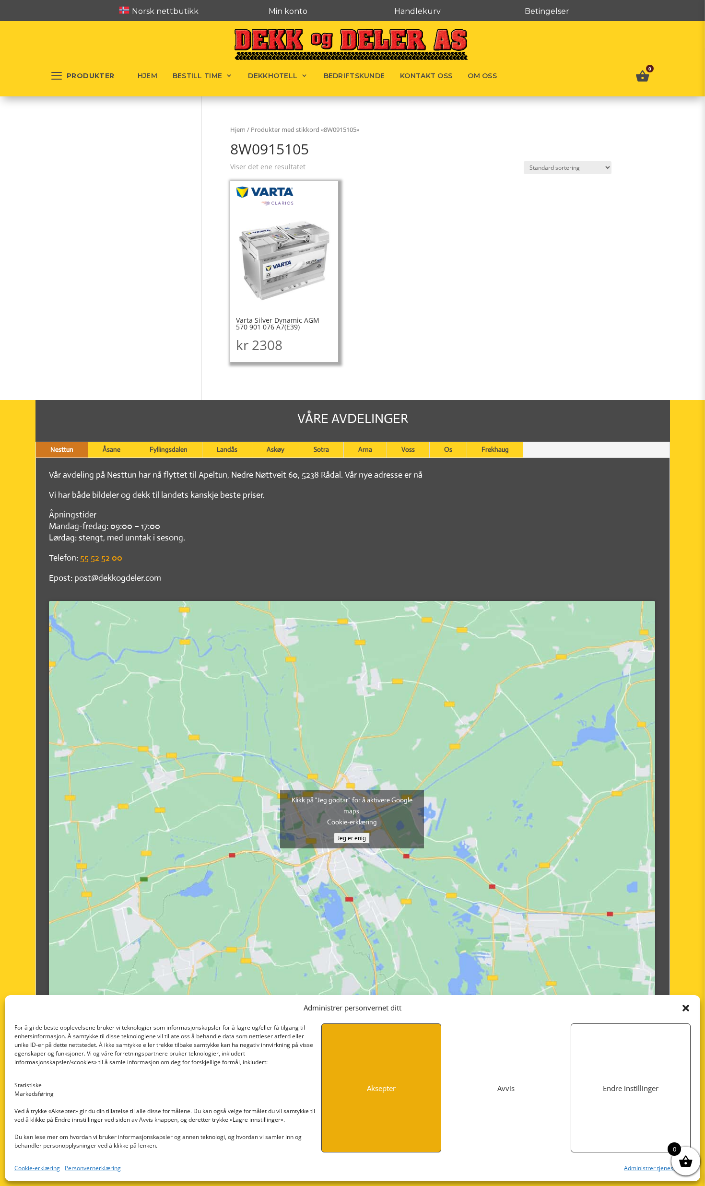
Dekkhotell (272, 75)
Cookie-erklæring (37, 1168)
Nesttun (61, 449)
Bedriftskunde (354, 75)
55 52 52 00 (101, 557)
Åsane (111, 449)
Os (448, 449)
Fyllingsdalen (169, 449)
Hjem (147, 75)
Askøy (275, 449)
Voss (408, 449)
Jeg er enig (352, 838)
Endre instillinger (630, 1088)
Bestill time (197, 75)
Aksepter (381, 1088)
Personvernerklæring (93, 1168)
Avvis (506, 1088)
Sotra (321, 449)
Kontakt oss (426, 75)
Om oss (482, 75)
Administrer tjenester (652, 1168)
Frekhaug (495, 449)
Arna (365, 449)
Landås (227, 449)
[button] (686, 1008)
